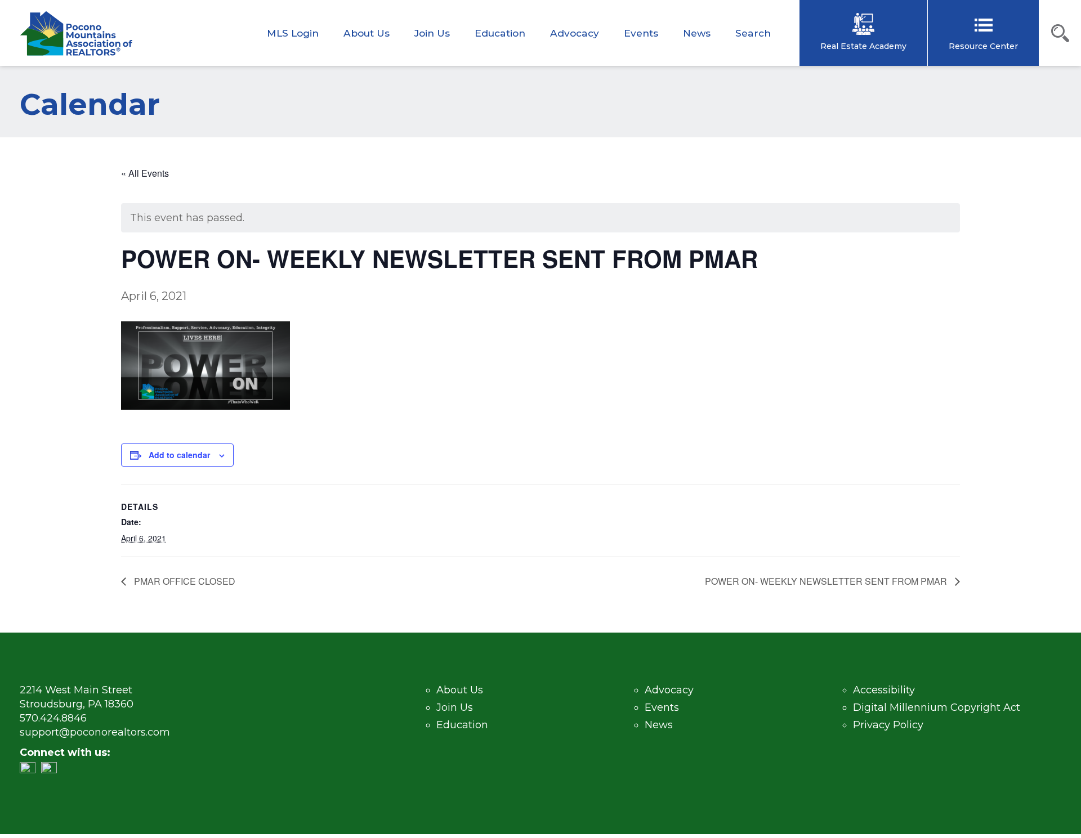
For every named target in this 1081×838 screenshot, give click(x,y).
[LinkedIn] (30, 770)
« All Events (145, 173)
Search (753, 33)
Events (641, 33)
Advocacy (574, 33)
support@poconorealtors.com (95, 732)
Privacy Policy (888, 725)
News (697, 33)
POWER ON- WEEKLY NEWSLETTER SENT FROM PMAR (827, 581)
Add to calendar (179, 454)
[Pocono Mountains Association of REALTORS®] (76, 33)
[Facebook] (51, 770)
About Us (366, 33)
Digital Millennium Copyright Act (936, 707)
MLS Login (293, 33)
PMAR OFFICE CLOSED (183, 581)
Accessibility (884, 690)
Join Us (432, 33)
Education (500, 33)
